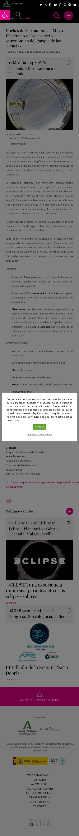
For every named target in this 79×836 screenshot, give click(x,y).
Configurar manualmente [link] (39, 434)
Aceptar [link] (39, 426)
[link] (5, 15)
